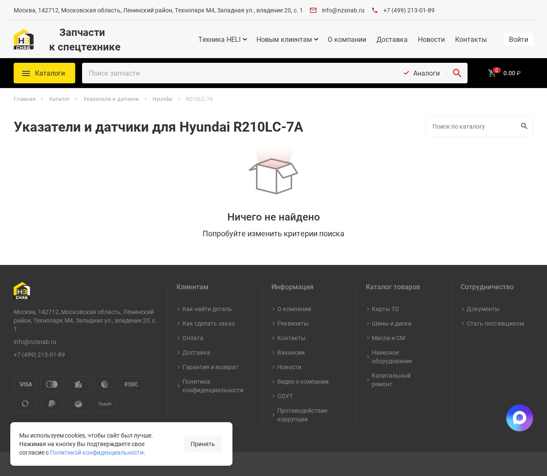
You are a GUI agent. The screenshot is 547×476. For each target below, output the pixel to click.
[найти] (457, 73)
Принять (203, 444)
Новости (431, 39)
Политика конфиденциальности (213, 385)
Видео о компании (303, 381)
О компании (347, 39)
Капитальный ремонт (391, 379)
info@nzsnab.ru (343, 10)
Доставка (392, 39)
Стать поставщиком (495, 323)
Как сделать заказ (208, 323)
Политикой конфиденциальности (97, 452)
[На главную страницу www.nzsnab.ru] (24, 39)
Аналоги (426, 73)
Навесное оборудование (392, 356)
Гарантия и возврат (210, 367)
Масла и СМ (388, 338)
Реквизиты (293, 323)
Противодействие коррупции (302, 414)
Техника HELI (219, 39)
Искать (525, 126)
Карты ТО (385, 309)
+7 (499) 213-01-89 (409, 10)
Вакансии (291, 352)
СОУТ (285, 396)
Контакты (471, 39)
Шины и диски (392, 323)
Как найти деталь (207, 309)
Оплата (192, 338)
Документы (483, 309)
